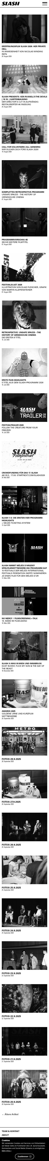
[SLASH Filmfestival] (11, 5)
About (5, 1135)
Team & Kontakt (10, 1131)
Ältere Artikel (10, 1114)
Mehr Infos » (6, 1151)
